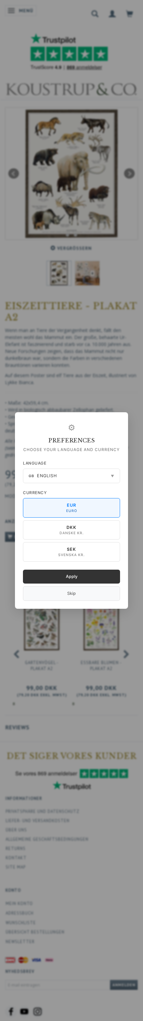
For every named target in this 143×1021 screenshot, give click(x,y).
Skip (71, 593)
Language (34, 463)
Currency (35, 492)
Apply (71, 576)
